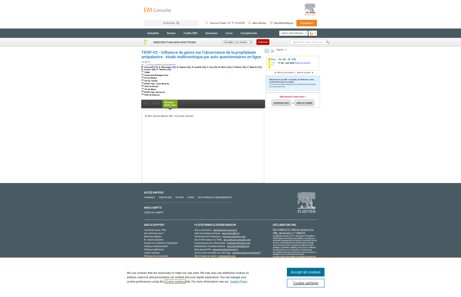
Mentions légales (152, 236)
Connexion (306, 23)
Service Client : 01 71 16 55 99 (227, 23)
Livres (229, 33)
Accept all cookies (306, 272)
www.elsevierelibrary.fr (238, 246)
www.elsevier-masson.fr (225, 230)
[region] (230, 277)
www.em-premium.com (234, 236)
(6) (244, 67)
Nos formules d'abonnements (215, 197)
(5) (229, 67)
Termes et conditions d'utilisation (161, 243)
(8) (153, 69)
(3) (188, 67)
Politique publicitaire (154, 249)
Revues (171, 33)
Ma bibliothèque (283, 23)
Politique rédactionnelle (156, 246)
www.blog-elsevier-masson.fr (246, 253)
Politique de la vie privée (156, 256)
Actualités (153, 33)
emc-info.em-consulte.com (237, 240)
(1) (156, 67)
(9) (169, 69)
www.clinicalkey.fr (231, 233)
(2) (174, 67)
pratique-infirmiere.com (238, 243)
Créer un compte (154, 212)
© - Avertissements (154, 240)
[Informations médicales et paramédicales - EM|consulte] (157, 10)
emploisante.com (227, 256)
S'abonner (263, 42)
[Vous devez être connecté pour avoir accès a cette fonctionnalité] (267, 51)
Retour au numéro (302, 63)
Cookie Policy (238, 281)
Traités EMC (190, 33)
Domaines (211, 33)
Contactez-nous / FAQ (155, 230)
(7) (259, 67)
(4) (204, 67)
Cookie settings (175, 281)
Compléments (249, 33)
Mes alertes (259, 23)
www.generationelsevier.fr (225, 249)
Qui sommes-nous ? (154, 233)
